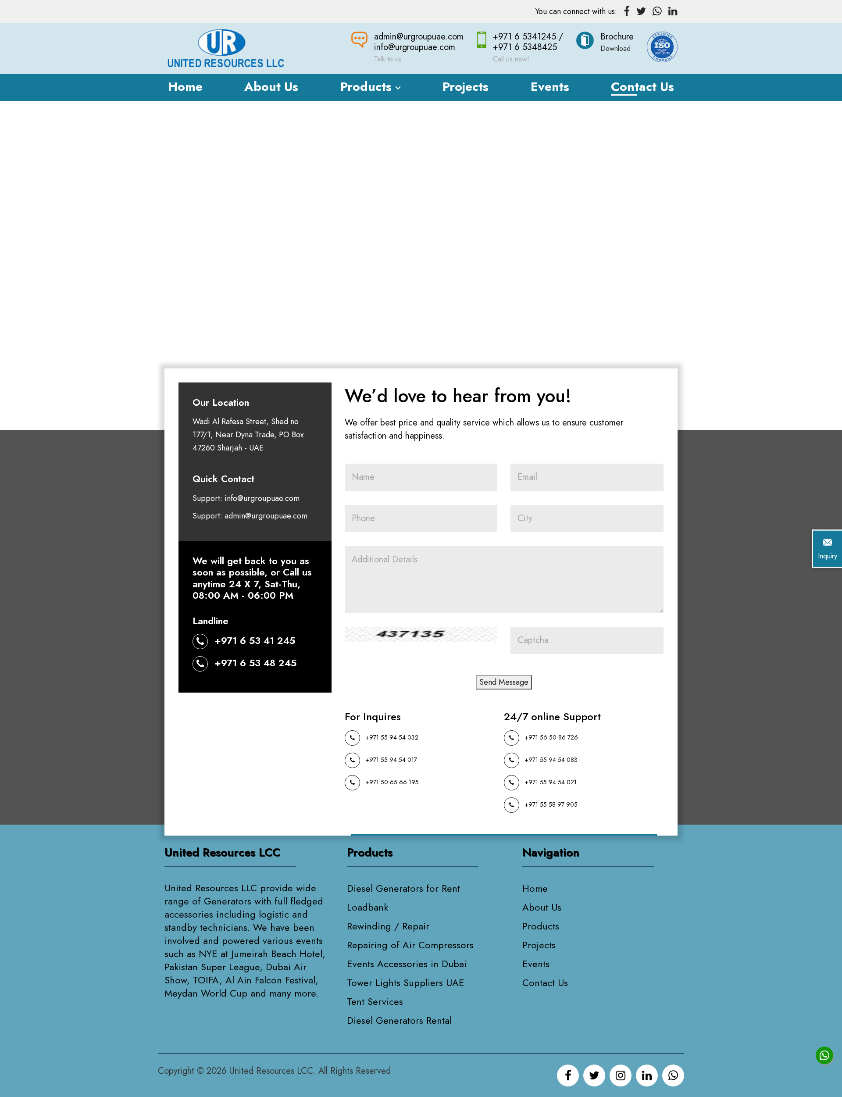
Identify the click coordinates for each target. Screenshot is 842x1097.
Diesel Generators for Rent (403, 888)
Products (367, 87)
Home (185, 87)
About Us (271, 87)
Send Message (503, 682)
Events (550, 87)
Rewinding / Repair (388, 926)
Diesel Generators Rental (399, 1020)
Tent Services (375, 1001)
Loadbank (367, 907)
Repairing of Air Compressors (410, 945)
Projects (465, 87)
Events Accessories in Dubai (407, 964)
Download (615, 48)
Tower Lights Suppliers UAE (405, 983)
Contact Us (642, 87)
